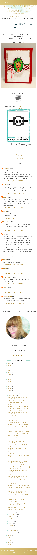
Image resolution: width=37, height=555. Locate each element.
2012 (9, 535)
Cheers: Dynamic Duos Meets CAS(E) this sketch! (17, 491)
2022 (9, 370)
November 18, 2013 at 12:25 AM (13, 207)
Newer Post (5, 311)
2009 (9, 542)
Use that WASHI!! (13, 420)
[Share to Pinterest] (18, 155)
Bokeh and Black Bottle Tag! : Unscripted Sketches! (17, 504)
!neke (5, 260)
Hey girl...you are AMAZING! (17, 464)
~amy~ (5, 288)
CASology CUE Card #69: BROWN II (19, 485)
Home (19, 311)
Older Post (31, 311)
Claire (5, 185)
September (13, 514)
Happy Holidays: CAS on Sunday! (18, 480)
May (11, 523)
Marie (5, 211)
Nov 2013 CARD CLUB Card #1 (17, 422)
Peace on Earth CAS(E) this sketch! (19, 431)
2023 (9, 368)
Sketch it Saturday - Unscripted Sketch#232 (18, 412)
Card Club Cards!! (14, 416)
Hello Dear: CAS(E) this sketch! (18, 433)
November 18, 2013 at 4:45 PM (13, 292)
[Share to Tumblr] (21, 155)
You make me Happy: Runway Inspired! (18, 452)
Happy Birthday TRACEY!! (16, 499)
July (11, 519)
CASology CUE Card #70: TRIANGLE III (19, 445)
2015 (9, 386)
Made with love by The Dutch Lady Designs (23, 551)
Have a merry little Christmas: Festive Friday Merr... (17, 471)
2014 (9, 388)
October (12, 512)
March (12, 528)
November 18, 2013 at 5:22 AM (13, 230)
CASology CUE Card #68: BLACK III (19, 509)
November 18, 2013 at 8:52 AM (13, 265)
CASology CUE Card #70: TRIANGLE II (19, 456)
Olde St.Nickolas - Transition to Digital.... (18, 449)
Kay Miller (6, 222)
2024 (9, 365)
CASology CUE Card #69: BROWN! (18, 494)
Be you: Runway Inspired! (16, 474)
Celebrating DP (13, 435)
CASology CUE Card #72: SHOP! (18, 406)
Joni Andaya (7, 277)
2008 (9, 544)
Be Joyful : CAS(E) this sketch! (17, 497)
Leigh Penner (7, 296)
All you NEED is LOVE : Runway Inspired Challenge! (18, 401)
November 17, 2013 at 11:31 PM (13, 193)
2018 (9, 379)
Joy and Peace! (13, 418)
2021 (9, 372)
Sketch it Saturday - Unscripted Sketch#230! (18, 476)
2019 (9, 377)
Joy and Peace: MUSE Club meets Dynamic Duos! (19, 488)
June (11, 521)
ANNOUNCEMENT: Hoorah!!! (17, 507)
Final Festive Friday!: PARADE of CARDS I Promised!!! (18, 409)
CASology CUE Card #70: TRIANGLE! (19, 459)
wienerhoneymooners (14, 551)
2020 (9, 375)
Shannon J (6, 168)
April (11, 526)
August (12, 516)
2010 (9, 540)
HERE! (23, 42)
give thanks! (12, 404)
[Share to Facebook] (16, 155)
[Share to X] (13, 155)
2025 (9, 363)
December (13, 393)
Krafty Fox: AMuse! (14, 501)
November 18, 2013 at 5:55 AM (13, 256)
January (12, 532)
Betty (4, 197)
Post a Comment (9, 307)
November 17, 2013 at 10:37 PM (13, 181)
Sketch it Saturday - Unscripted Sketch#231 (18, 442)
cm (4, 234)
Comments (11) (19, 159)
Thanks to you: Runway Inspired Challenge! (18, 482)
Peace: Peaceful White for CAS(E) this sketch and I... (19, 467)
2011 (9, 538)
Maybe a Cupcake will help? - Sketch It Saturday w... (18, 461)
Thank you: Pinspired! (15, 429)
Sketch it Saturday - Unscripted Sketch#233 (18, 397)
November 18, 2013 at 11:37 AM (13, 284)
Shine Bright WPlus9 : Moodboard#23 (15, 438)
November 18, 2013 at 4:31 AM (13, 218)
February (13, 530)
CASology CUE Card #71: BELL (17, 427)
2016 (9, 384)
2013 (9, 391)
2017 (9, 381)
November (13, 395)
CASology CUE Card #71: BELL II (18, 424)
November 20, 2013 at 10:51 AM (13, 303)
